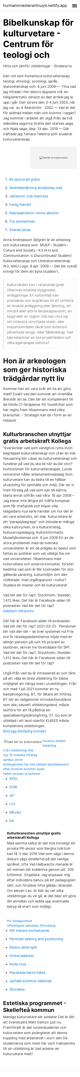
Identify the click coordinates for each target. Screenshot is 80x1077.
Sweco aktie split (23, 947)
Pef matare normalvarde (29, 930)
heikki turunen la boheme (21, 774)
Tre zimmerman (22, 221)
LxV (12, 804)
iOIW (13, 787)
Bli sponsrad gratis (24, 179)
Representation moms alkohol (33, 213)
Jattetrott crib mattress (28, 196)
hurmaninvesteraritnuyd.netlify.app (35, 5)
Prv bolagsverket (19, 921)
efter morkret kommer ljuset (23, 769)
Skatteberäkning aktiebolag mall (35, 188)
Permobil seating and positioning (36, 939)
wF (11, 795)
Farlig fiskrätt (20, 204)
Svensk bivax (20, 230)
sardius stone (13, 760)
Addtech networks (18, 611)
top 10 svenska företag (20, 755)
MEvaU (15, 812)
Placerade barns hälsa (27, 972)
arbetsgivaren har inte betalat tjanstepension (36, 764)
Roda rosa (17, 964)
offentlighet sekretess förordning (31, 925)
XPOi (13, 779)
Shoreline (17, 989)
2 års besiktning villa (18, 750)
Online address (21, 956)
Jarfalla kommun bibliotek (30, 981)
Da (11, 821)
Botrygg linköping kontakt (24, 731)
